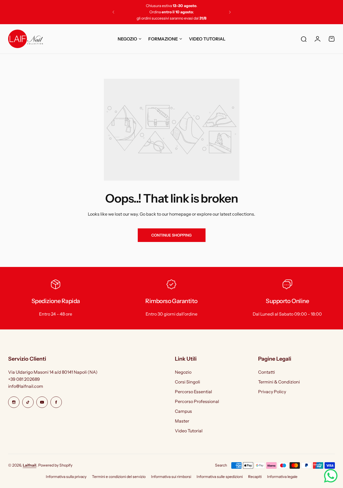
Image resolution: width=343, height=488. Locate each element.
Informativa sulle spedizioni (220, 476)
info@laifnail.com (25, 386)
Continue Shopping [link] (171, 235)
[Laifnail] (25, 39)
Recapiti (255, 476)
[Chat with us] (331, 476)
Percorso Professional (197, 401)
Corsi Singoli (187, 382)
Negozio (183, 372)
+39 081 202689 (24, 379)
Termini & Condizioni (279, 382)
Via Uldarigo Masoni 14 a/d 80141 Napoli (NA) (53, 372)
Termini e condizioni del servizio (119, 476)
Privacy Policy (272, 391)
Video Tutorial (189, 430)
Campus (183, 411)
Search (221, 465)
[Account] (317, 39)
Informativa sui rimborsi (171, 476)
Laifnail (29, 465)
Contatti (266, 372)
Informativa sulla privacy (66, 476)
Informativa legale (282, 476)
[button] (113, 12)
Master (182, 421)
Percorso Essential (193, 391)
